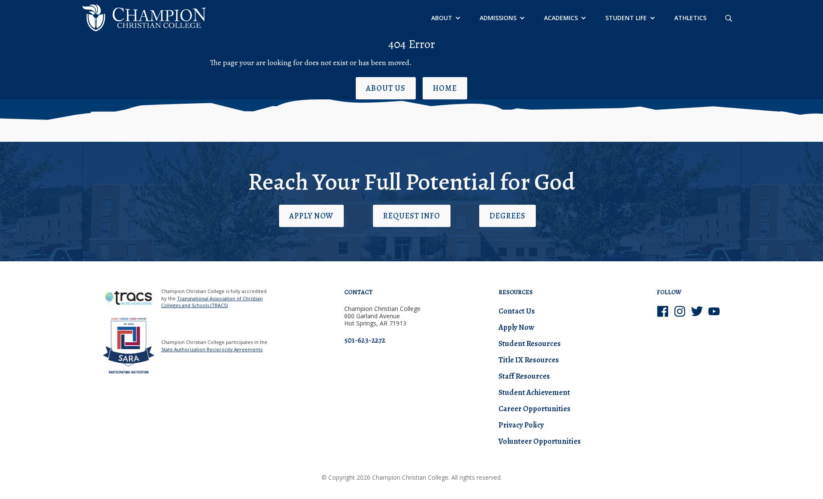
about (441, 18)
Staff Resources (524, 376)
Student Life (626, 18)
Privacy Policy (521, 425)
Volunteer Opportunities (540, 441)
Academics (561, 18)
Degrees (508, 216)
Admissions (498, 18)
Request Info (411, 216)
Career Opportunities (535, 408)
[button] (445, 18)
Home (445, 88)
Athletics (690, 18)
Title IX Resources (529, 360)
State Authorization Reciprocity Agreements (211, 349)
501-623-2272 (364, 340)
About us (385, 88)
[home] (144, 17)
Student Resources (530, 343)
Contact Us (517, 311)
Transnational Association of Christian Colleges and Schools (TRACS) (212, 302)
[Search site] (729, 18)
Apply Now (311, 216)
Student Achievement (534, 392)
